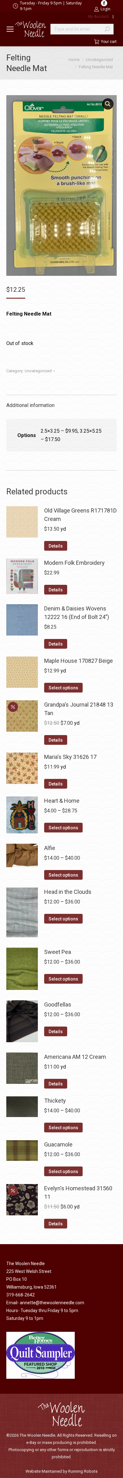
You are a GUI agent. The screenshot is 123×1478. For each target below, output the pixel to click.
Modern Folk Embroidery (74, 562)
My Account (98, 16)
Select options (63, 687)
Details (56, 545)
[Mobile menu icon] (10, 29)
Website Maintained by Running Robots (61, 1471)
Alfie (49, 848)
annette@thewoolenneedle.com (52, 1302)
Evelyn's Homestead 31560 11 (78, 1192)
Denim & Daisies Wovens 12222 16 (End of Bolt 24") (76, 612)
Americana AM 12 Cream (75, 1056)
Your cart (109, 41)
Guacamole (58, 1144)
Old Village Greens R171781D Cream (80, 514)
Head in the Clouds (67, 891)
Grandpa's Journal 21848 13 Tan (78, 708)
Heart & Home (61, 800)
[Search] (107, 29)
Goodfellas (57, 1004)
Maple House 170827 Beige (78, 660)
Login (105, 9)
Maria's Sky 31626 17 (70, 757)
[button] (108, 104)
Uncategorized (38, 370)
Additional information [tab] (30, 405)
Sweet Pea (57, 952)
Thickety (55, 1100)
